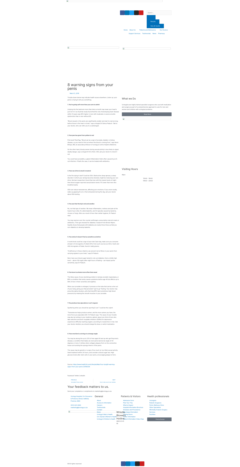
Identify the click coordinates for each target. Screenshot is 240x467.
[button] (71, 374)
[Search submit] (151, 17)
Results (153, 21)
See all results (155, 26)
